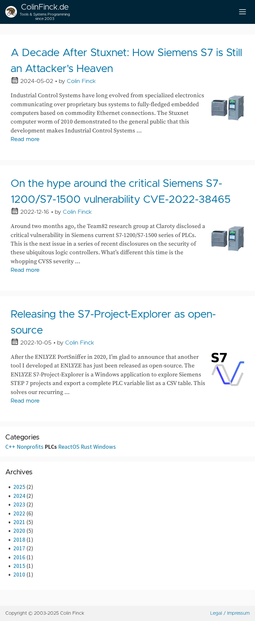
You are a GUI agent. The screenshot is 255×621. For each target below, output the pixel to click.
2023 (19, 504)
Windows (104, 446)
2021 (19, 522)
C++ (10, 446)
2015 (19, 566)
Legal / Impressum (230, 613)
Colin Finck (81, 81)
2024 (19, 496)
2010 (19, 574)
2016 (19, 557)
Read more (25, 139)
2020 (19, 530)
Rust (86, 446)
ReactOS (68, 446)
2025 (19, 487)
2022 (19, 513)
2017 (19, 548)
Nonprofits (30, 446)
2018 (19, 539)
